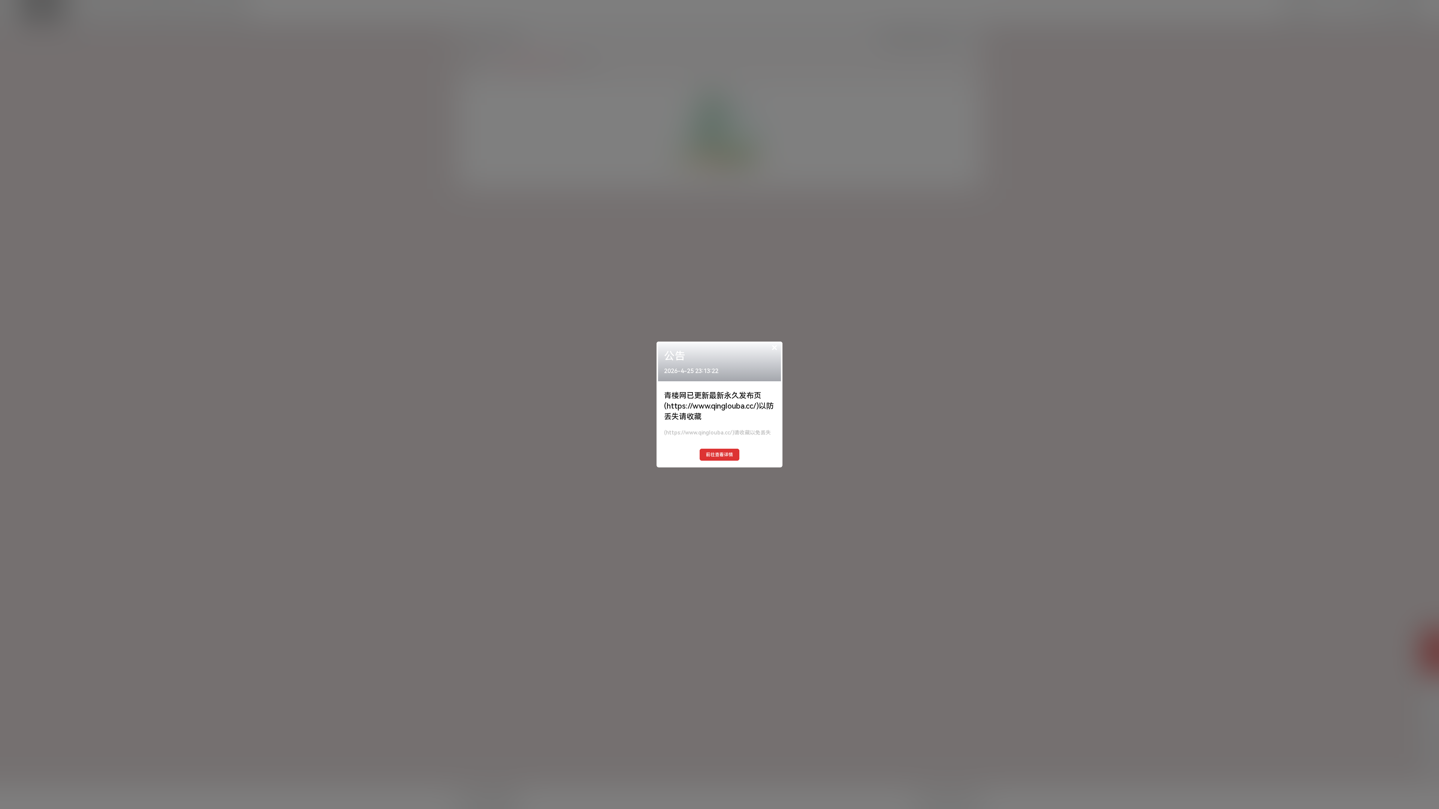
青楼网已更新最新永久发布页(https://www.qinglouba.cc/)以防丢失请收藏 (719, 406)
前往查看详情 (719, 454)
